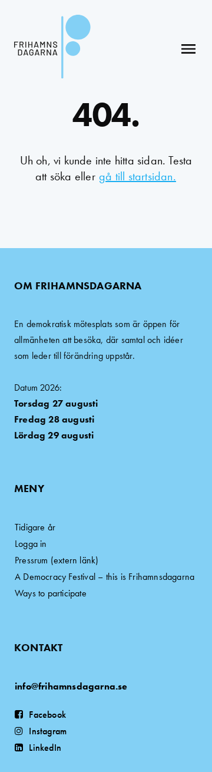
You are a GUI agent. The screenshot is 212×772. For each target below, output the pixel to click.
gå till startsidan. (137, 176)
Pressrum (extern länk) (56, 560)
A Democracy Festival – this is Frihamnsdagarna (104, 576)
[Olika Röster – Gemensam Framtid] (52, 49)
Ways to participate (51, 593)
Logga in (31, 543)
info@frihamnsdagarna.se (71, 686)
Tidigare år (35, 527)
